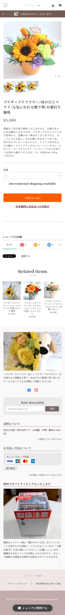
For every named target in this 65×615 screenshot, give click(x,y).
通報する (25, 256)
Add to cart (32, 198)
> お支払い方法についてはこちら (45, 475)
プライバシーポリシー (17, 583)
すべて (9, 244)
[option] (32, 50)
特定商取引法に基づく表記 (48, 583)
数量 (5, 169)
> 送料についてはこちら (49, 439)
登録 (52, 408)
